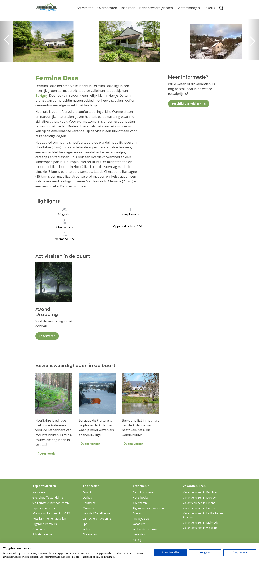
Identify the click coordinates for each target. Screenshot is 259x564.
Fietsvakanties (131, 22)
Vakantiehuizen (109, 28)
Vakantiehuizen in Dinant (199, 503)
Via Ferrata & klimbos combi (50, 503)
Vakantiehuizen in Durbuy (199, 497)
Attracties (146, 22)
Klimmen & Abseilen (92, 45)
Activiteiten (85, 8)
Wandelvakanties (134, 28)
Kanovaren (85, 15)
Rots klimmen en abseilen (49, 519)
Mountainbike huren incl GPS (51, 513)
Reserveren (47, 336)
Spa (179, 38)
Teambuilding (214, 15)
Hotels (102, 22)
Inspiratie (128, 8)
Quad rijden (40, 529)
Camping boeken (144, 492)
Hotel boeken (141, 497)
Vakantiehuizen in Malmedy (200, 522)
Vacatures (139, 524)
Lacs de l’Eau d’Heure (96, 513)
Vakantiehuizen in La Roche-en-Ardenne (203, 515)
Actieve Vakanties (134, 15)
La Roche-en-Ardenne (187, 24)
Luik (180, 32)
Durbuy (182, 15)
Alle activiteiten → (90, 57)
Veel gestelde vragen (146, 529)
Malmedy (89, 508)
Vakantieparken (109, 34)
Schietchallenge (42, 534)
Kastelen (145, 28)
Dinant (182, 45)
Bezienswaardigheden (156, 8)
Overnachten (107, 8)
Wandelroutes (150, 15)
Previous (8, 41)
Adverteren (140, 503)
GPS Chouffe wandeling (86, 24)
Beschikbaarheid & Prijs (188, 103)
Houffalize (184, 51)
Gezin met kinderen (135, 34)
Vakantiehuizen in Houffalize (201, 508)
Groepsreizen (214, 22)
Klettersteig (85, 51)
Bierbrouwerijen (151, 34)
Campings (105, 15)
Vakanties (139, 534)
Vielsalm (88, 529)
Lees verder (48, 453)
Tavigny (41, 95)
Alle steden (90, 534)
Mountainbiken (88, 32)
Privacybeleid (141, 519)
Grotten (145, 41)
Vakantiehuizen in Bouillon (200, 492)
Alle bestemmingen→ (190, 59)
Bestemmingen (188, 8)
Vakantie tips (131, 41)
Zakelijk (209, 8)
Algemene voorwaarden (148, 508)
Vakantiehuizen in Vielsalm (200, 528)
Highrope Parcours (91, 38)
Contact (138, 513)
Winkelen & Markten (154, 53)
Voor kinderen (150, 47)
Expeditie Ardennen (44, 508)
